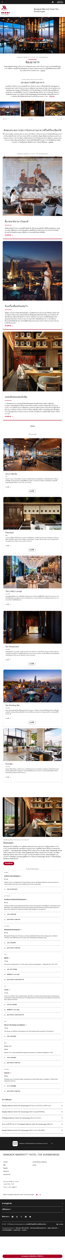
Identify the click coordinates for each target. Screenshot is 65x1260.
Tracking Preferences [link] (8, 1228)
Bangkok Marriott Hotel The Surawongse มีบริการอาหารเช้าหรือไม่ (23, 1130)
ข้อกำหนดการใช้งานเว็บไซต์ (22, 1228)
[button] (52, 2)
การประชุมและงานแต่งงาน (39, 1162)
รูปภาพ (34, 1165)
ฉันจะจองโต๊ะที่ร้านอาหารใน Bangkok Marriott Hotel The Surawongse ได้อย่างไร (27, 1124)
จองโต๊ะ (32, 491)
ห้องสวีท (5, 1168)
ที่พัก (4, 1165)
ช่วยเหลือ (24, 1230)
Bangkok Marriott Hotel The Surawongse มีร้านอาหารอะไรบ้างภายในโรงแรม (26, 1105)
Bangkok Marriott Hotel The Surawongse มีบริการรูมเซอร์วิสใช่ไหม (23, 1112)
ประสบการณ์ (6, 1174)
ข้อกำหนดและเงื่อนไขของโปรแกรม (38, 1228)
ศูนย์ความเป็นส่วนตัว (52, 1228)
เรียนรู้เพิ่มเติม (8, 235)
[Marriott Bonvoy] (59, 2)
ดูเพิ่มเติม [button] (43, 70)
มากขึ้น (7, 487)
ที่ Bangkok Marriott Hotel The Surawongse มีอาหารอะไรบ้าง (21, 1118)
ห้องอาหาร (6, 1171)
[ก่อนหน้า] (5, 119)
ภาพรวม (5, 1162)
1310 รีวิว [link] (6, 14)
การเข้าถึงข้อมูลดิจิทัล (7, 1230)
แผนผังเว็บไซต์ (16, 1230)
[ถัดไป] (59, 119)
